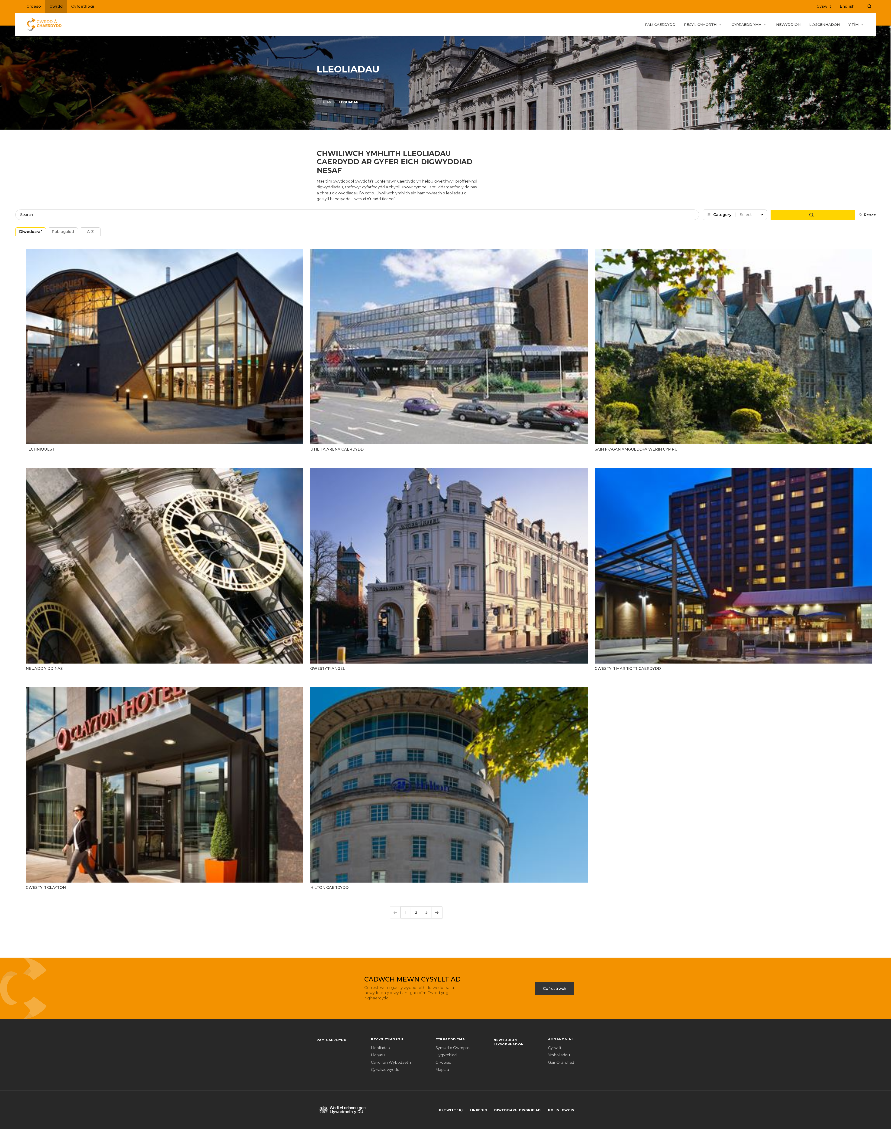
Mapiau (442, 1069)
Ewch (813, 215)
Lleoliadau (380, 1048)
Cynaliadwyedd (385, 1069)
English (847, 6)
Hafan (325, 102)
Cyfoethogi (82, 6)
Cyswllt (824, 6)
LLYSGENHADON (824, 24)
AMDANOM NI (560, 1039)
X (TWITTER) (451, 1110)
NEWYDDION (788, 24)
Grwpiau (444, 1062)
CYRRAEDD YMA (746, 24)
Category (722, 215)
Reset (870, 215)
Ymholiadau (559, 1055)
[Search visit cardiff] (869, 6)
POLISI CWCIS (561, 1110)
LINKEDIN (478, 1110)
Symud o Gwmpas (452, 1048)
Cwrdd (56, 6)
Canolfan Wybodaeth (391, 1062)
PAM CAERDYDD (660, 24)
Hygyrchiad (446, 1055)
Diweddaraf (30, 231)
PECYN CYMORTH (700, 24)
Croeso (33, 6)
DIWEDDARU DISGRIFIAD (517, 1110)
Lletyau (378, 1055)
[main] (445, 564)
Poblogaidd (63, 231)
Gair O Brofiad (561, 1062)
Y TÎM (854, 24)
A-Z (90, 231)
